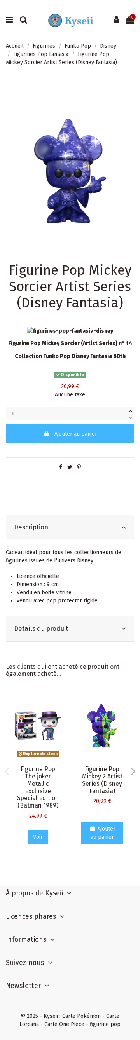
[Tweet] (69, 467)
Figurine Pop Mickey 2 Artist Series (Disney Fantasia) (102, 780)
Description (31, 527)
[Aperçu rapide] (59, 703)
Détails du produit (41, 628)
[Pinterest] (79, 467)
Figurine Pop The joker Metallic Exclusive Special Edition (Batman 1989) (38, 787)
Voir (38, 837)
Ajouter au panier (75, 434)
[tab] (70, 527)
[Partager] (60, 467)
